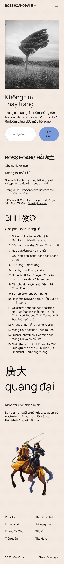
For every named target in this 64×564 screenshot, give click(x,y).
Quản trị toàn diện (37, 203)
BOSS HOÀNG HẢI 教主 (21, 5)
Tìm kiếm (49, 134)
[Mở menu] (57, 6)
